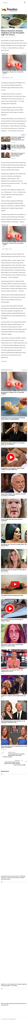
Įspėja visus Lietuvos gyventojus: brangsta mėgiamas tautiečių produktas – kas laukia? (14, 984)
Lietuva (2, 37)
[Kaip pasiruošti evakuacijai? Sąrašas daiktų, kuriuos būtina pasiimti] (14, 995)
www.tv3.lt (4, 361)
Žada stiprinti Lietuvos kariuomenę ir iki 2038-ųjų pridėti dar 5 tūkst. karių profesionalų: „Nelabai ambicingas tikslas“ (13, 877)
